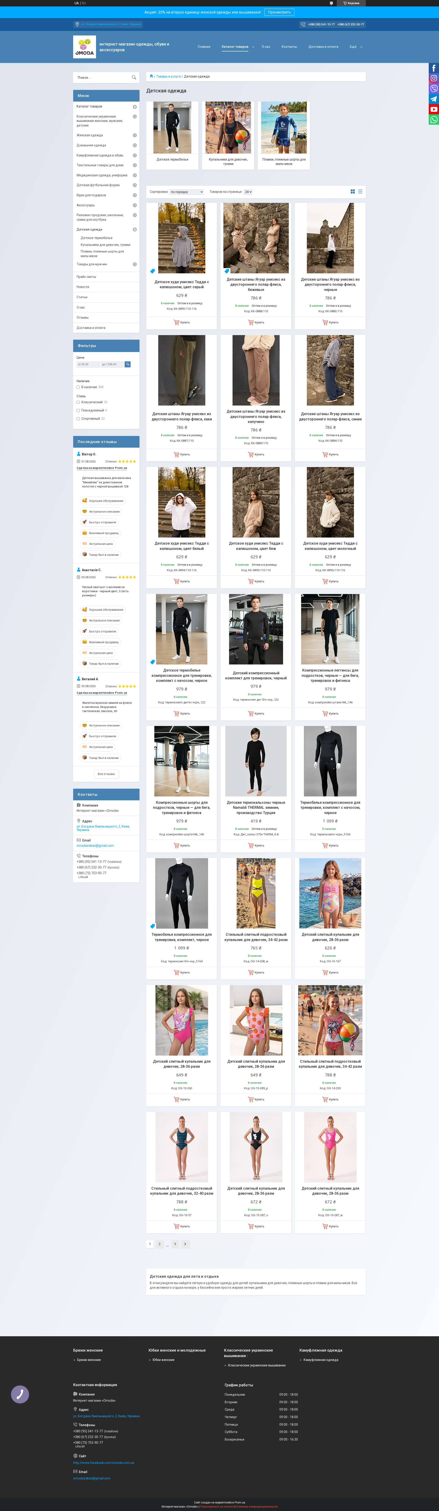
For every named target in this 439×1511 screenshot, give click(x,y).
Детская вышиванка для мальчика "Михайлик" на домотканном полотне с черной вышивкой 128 (106, 482)
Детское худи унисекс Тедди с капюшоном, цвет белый (182, 546)
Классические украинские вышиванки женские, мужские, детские (100, 121)
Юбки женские (163, 1360)
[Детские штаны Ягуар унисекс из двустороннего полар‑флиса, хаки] (181, 370)
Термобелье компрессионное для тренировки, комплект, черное (182, 937)
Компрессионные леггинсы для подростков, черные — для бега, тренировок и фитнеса (330, 675)
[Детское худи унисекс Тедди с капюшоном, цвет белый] (181, 502)
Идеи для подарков (91, 195)
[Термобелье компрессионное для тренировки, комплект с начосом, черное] (330, 761)
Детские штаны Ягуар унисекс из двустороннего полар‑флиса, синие (330, 416)
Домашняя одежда (91, 145)
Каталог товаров (235, 46)
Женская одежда (90, 135)
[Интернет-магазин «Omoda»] (84, 46)
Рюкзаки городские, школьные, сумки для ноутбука (100, 217)
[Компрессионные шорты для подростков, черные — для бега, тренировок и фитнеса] (181, 761)
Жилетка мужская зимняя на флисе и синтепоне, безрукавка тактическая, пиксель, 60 (107, 707)
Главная (204, 46)
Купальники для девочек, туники (228, 162)
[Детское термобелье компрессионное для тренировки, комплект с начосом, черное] (181, 629)
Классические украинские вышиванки (257, 1365)
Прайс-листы (86, 277)
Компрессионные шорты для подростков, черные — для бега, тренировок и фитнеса (181, 807)
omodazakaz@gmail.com (95, 845)
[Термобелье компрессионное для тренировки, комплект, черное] (181, 893)
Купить (185, 322)
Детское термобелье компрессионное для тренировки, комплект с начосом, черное (182, 675)
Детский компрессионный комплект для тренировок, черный (256, 675)
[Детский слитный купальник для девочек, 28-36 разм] (330, 893)
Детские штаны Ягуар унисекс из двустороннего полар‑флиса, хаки (182, 416)
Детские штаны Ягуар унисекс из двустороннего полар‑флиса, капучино (256, 416)
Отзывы (82, 317)
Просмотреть (279, 12)
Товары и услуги (168, 76)
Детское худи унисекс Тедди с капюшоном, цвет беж (256, 546)
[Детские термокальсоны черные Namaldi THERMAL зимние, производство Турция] (256, 761)
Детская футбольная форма (98, 185)
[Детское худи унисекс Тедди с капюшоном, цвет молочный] (330, 502)
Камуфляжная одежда (321, 1360)
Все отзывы (106, 774)
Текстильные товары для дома (100, 165)
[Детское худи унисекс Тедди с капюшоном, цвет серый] (181, 238)
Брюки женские (89, 1360)
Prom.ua (240, 1502)
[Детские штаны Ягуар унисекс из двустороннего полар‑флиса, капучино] (256, 370)
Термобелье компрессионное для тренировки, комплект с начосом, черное (330, 807)
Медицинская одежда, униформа (102, 175)
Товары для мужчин (92, 264)
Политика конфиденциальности (257, 1506)
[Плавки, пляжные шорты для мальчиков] (284, 128)
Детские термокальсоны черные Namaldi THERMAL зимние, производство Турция (256, 807)
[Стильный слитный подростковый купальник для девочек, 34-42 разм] (256, 893)
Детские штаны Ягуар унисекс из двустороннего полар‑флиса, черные (330, 284)
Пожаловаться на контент (217, 1506)
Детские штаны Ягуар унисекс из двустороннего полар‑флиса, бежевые (256, 284)
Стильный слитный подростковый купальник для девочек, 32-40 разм (181, 1191)
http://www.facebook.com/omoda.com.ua (103, 1463)
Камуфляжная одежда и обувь (100, 155)
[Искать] (133, 77)
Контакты (289, 46)
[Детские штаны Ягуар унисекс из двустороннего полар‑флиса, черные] (330, 238)
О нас (266, 46)
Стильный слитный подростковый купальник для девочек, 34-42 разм (256, 937)
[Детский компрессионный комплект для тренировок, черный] (256, 629)
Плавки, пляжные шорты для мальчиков (284, 162)
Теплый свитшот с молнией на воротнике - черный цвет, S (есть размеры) (105, 591)
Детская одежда (89, 229)
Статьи (82, 297)
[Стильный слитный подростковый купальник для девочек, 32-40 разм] (181, 1147)
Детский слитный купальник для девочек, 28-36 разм (330, 937)
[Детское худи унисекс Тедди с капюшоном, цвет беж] (256, 502)
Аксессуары (86, 205)
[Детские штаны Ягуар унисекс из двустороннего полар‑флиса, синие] (330, 370)
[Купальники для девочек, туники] (228, 128)
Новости (83, 287)
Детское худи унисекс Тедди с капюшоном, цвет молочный (330, 546)
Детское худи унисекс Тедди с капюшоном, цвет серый (182, 284)
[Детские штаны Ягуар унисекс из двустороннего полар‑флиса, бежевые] (256, 238)
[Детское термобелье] (172, 128)
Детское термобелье (172, 159)
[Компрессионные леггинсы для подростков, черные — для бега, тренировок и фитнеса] (330, 629)
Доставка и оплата (323, 46)
